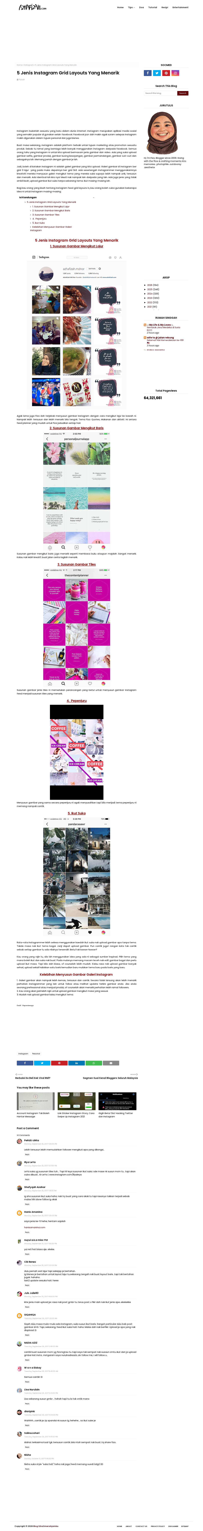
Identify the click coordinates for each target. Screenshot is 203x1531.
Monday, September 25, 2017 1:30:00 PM (40, 1215)
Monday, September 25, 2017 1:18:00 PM (40, 1190)
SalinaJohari (32, 1433)
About (129, 1526)
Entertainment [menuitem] (180, 7)
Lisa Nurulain (32, 1389)
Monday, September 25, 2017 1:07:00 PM (40, 1166)
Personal (36, 1053)
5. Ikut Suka (38, 222)
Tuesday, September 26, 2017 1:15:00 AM (40, 1318)
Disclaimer (173, 1526)
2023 (150, 298)
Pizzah (22, 79)
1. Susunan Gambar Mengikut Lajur (50, 206)
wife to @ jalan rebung (160, 337)
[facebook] (148, 73)
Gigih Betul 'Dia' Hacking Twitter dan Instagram (116, 1115)
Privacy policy (158, 1526)
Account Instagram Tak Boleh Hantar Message (33, 1115)
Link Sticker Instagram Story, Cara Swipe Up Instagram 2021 (76, 1115)
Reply (27, 1154)
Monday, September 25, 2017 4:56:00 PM (41, 1296)
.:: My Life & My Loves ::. (160, 324)
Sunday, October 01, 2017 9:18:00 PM (39, 1458)
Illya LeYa (30, 1162)
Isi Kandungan (28, 197)
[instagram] (175, 73)
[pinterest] (166, 73)
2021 (149, 306)
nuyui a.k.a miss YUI (36, 1240)
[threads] (184, 73)
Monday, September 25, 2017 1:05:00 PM (40, 1144)
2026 (150, 285)
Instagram (29, 65)
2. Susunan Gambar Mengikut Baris (51, 210)
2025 (150, 289)
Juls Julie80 (31, 1293)
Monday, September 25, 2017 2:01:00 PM (40, 1265)
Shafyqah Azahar (34, 1187)
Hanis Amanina (33, 1212)
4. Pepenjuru (39, 218)
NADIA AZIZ (30, 1342)
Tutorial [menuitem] (152, 7)
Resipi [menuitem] (165, 7)
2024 (150, 293)
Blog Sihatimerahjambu (45, 1526)
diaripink (29, 1411)
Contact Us (141, 1526)
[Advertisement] (101, 42)
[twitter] (157, 73)
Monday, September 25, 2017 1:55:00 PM (40, 1243)
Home (19, 65)
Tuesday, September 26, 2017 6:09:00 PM (41, 1415)
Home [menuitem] (120, 7)
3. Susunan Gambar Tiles (45, 214)
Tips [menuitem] (130, 7)
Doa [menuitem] (141, 7)
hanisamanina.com (34, 1227)
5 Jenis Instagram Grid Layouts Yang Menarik (51, 202)
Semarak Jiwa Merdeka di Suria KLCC (163, 329)
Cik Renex (30, 1262)
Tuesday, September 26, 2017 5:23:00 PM (41, 1393)
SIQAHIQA (30, 1314)
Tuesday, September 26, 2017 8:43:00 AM (41, 1371)
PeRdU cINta (31, 1140)
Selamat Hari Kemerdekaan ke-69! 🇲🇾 (165, 342)
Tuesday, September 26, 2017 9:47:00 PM (41, 1437)
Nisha (27, 1455)
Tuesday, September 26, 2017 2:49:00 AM (41, 1346)
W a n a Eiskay (32, 1367)
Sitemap (184, 1526)
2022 (150, 302)
